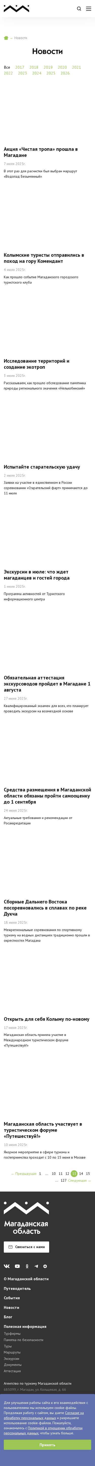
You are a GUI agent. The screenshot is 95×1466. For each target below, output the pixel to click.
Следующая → (79, 1180)
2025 (50, 73)
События (12, 1297)
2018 (34, 67)
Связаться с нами (30, 1247)
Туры (8, 1346)
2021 (76, 67)
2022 (8, 73)
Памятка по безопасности (23, 1340)
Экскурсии (11, 1358)
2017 (19, 67)
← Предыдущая (23, 1173)
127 (64, 1180)
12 (67, 1173)
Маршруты (12, 1352)
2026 (65, 73)
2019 (48, 67)
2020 (62, 67)
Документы (13, 1364)
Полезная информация (25, 1326)
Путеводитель (17, 1288)
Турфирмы (12, 1333)
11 (61, 1173)
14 (81, 1173)
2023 (22, 73)
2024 (36, 73)
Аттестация (12, 1371)
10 (54, 1173)
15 (88, 1173)
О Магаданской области (26, 1278)
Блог (8, 1316)
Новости (11, 1307)
